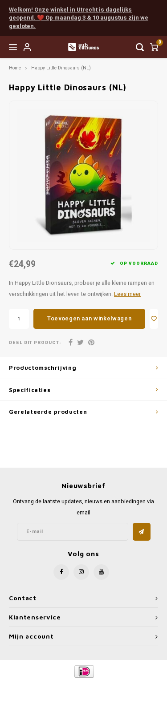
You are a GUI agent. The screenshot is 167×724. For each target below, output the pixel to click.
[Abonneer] (142, 532)
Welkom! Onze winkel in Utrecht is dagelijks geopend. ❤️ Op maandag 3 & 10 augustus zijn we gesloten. (78, 17)
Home (15, 68)
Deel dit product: (35, 343)
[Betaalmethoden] (83, 671)
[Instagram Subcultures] (81, 572)
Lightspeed (122, 686)
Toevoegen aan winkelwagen (89, 318)
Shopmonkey (87, 693)
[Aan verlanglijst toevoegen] (154, 319)
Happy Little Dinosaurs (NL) (61, 68)
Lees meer (127, 294)
